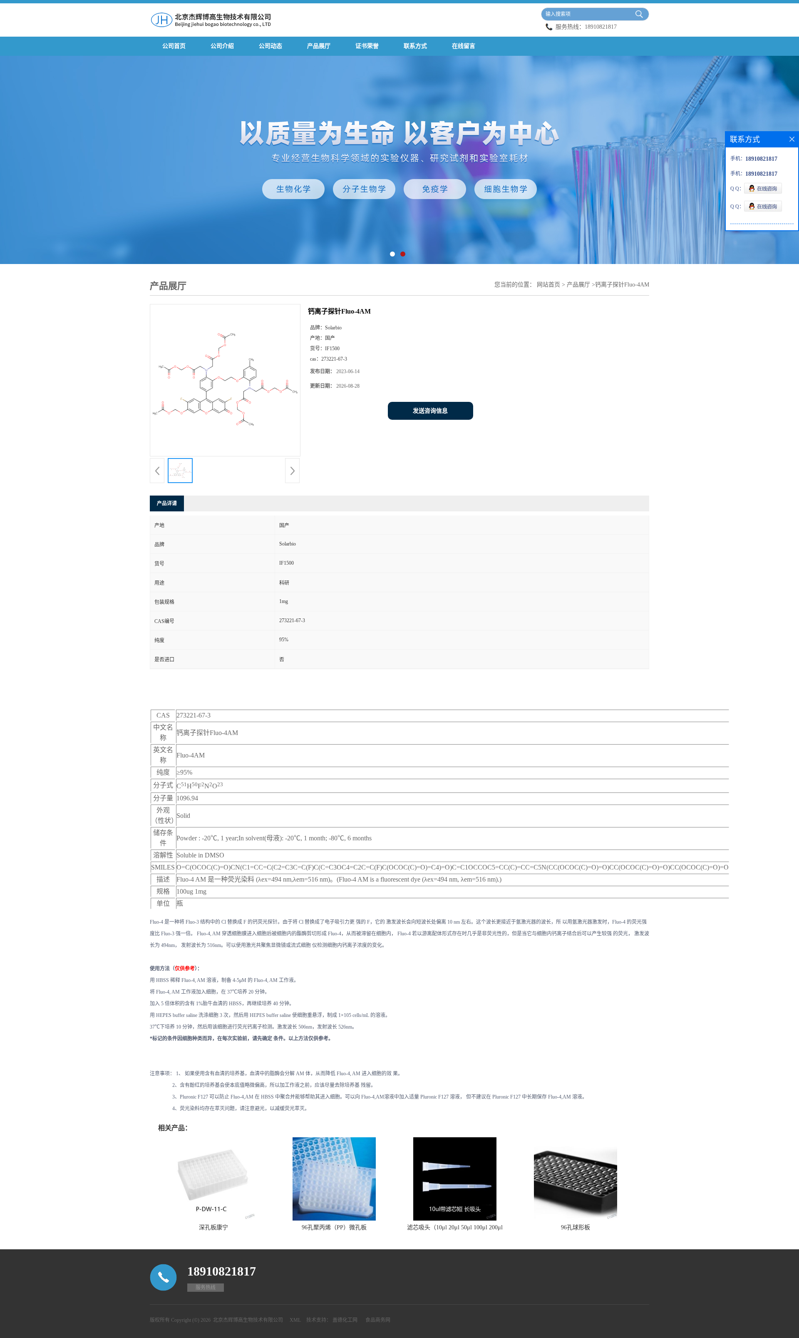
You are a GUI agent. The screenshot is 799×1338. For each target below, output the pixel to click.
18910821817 (601, 27)
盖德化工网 (345, 1320)
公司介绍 (222, 46)
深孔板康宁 (213, 1227)
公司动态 (270, 46)
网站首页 (548, 285)
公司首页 (174, 46)
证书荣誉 (367, 46)
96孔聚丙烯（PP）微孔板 (334, 1227)
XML (295, 1320)
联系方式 (415, 46)
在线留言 (463, 46)
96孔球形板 (575, 1227)
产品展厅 (318, 46)
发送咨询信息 (430, 411)
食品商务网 (377, 1320)
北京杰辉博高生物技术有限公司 (248, 1320)
